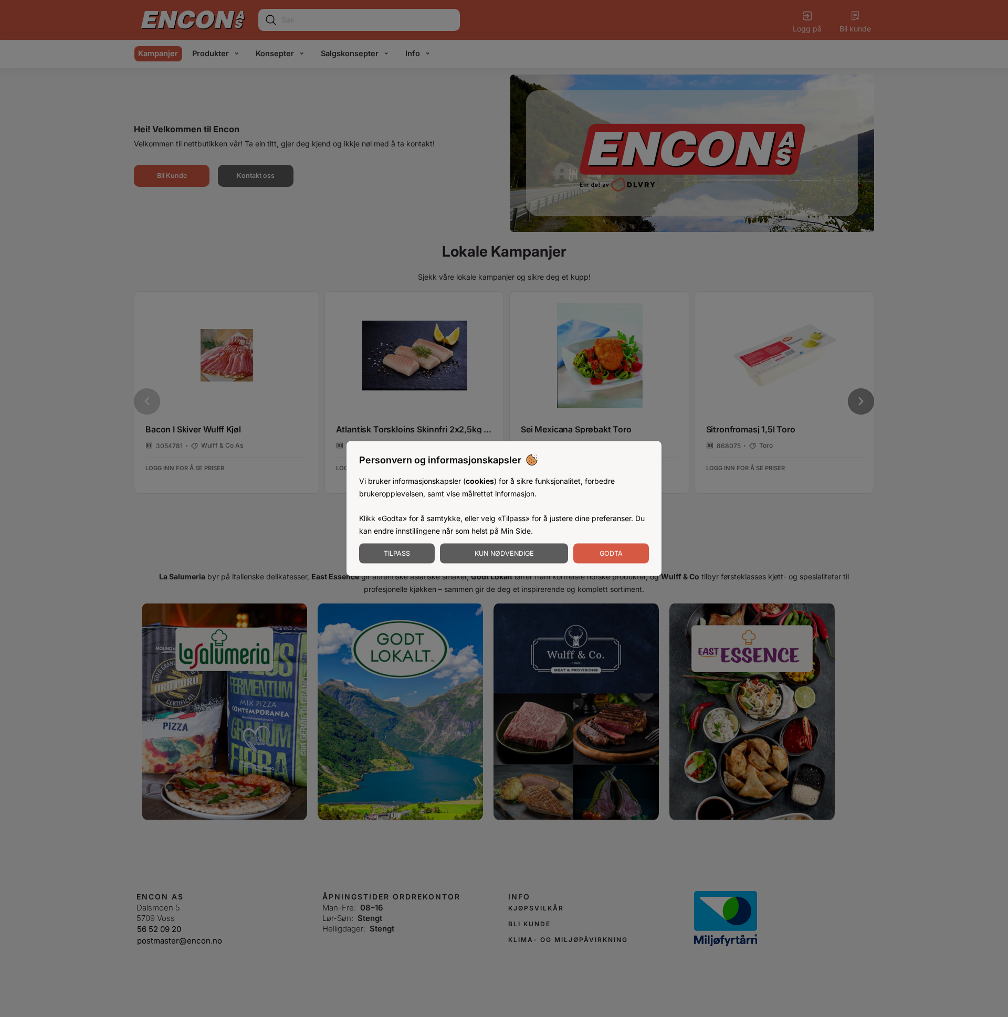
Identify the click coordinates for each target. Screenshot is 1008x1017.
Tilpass (397, 553)
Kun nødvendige (504, 553)
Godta (611, 553)
